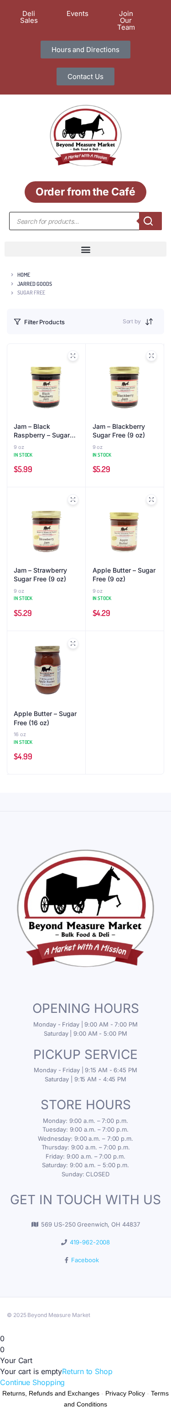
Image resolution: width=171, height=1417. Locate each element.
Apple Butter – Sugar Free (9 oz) (124, 574)
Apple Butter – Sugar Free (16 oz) (45, 718)
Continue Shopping (32, 1382)
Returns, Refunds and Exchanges (50, 1393)
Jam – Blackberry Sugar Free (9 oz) (119, 430)
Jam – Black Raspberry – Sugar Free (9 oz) (42, 431)
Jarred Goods (34, 283)
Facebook (83, 1260)
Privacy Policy (125, 1393)
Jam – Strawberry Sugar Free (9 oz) (40, 574)
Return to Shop (87, 1371)
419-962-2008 (88, 1242)
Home (23, 274)
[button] (85, 249)
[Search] (150, 221)
